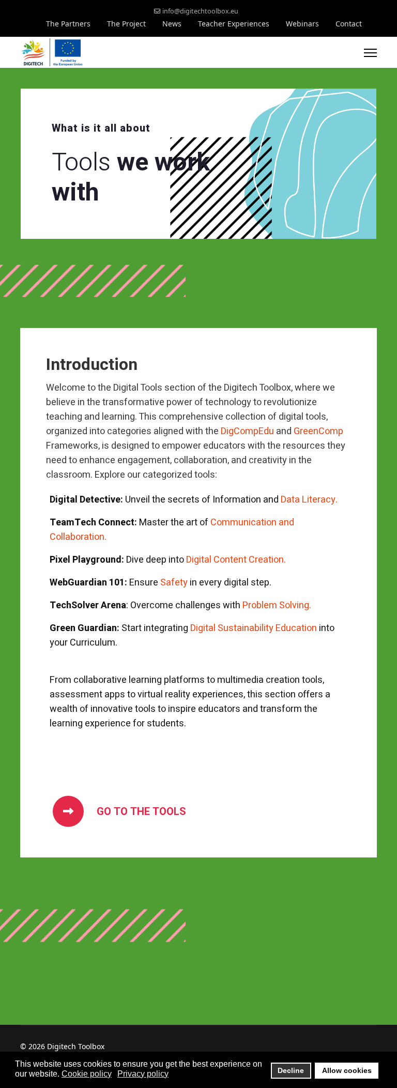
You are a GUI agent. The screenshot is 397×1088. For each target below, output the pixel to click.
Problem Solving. (276, 605)
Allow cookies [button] (347, 1070)
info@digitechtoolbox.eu (200, 11)
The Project (126, 23)
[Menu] (370, 52)
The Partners (68, 23)
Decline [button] (291, 1070)
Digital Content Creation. (236, 560)
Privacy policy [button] (143, 1073)
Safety (174, 583)
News (171, 23)
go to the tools (140, 811)
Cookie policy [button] (87, 1073)
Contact (348, 23)
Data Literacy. (309, 500)
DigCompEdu (247, 431)
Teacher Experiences (233, 23)
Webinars (302, 23)
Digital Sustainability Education (253, 628)
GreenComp (318, 431)
